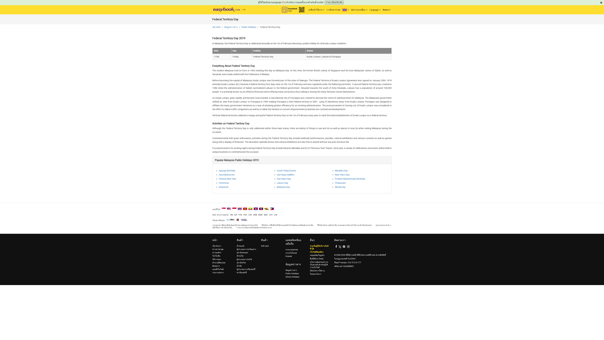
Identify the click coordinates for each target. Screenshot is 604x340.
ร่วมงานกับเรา (218, 273)
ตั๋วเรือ (239, 266)
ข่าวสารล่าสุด (218, 249)
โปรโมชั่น (216, 256)
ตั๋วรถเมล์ (240, 246)
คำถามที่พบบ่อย (218, 263)
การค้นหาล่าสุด (333, 10)
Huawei (288, 256)
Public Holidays (248, 27)
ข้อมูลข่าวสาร (231, 27)
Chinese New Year (227, 179)
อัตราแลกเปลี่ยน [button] (358, 10)
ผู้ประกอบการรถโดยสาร (246, 249)
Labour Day (282, 183)
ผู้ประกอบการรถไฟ (244, 259)
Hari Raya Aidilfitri (285, 174)
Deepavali (223, 187)
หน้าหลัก (216, 27)
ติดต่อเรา (387, 10)
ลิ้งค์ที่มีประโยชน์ (316, 259)
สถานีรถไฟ (241, 263)
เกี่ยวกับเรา (216, 246)
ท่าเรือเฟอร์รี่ (242, 273)
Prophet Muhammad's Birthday (350, 179)
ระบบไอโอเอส (291, 253)
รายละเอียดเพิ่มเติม (334, 2)
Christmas (224, 183)
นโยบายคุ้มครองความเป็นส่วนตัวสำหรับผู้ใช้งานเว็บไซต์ (319, 265)
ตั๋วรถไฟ (240, 256)
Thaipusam (340, 183)
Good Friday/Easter (286, 170)
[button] (345, 10)
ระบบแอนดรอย (291, 250)
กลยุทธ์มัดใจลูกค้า (317, 255)
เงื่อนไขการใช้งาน (317, 271)
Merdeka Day (341, 170)
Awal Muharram (227, 174)
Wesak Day (340, 187)
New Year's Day (342, 174)
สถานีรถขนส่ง (242, 253)
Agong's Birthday (227, 170)
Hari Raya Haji (284, 179)
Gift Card (265, 246)
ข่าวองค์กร (216, 253)
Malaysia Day (283, 187)
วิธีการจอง (216, 259)
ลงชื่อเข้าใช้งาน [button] (315, 10)
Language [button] (374, 10)
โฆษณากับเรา (315, 274)
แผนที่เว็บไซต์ (218, 269)
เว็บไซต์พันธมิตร (316, 252)
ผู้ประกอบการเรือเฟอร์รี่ (246, 269)
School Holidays (292, 277)
